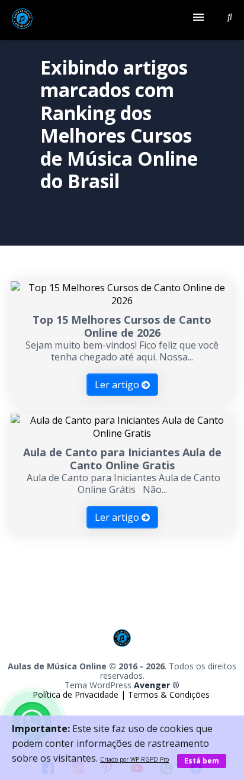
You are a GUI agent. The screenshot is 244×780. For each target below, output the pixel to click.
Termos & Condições (169, 694)
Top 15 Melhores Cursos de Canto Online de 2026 (122, 326)
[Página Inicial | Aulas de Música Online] (22, 20)
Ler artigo (118, 384)
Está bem (201, 761)
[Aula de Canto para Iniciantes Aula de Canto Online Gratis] (122, 433)
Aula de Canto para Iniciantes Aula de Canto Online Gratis (122, 458)
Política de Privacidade (77, 694)
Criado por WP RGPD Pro (134, 759)
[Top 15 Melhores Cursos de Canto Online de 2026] (122, 300)
